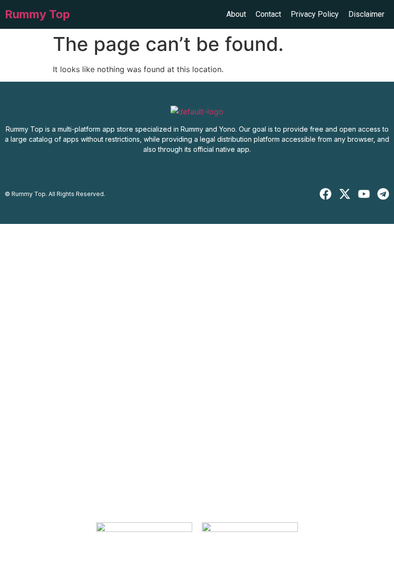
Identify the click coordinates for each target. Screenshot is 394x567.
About (236, 14)
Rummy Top (37, 14)
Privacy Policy (315, 14)
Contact (268, 14)
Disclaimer (366, 14)
